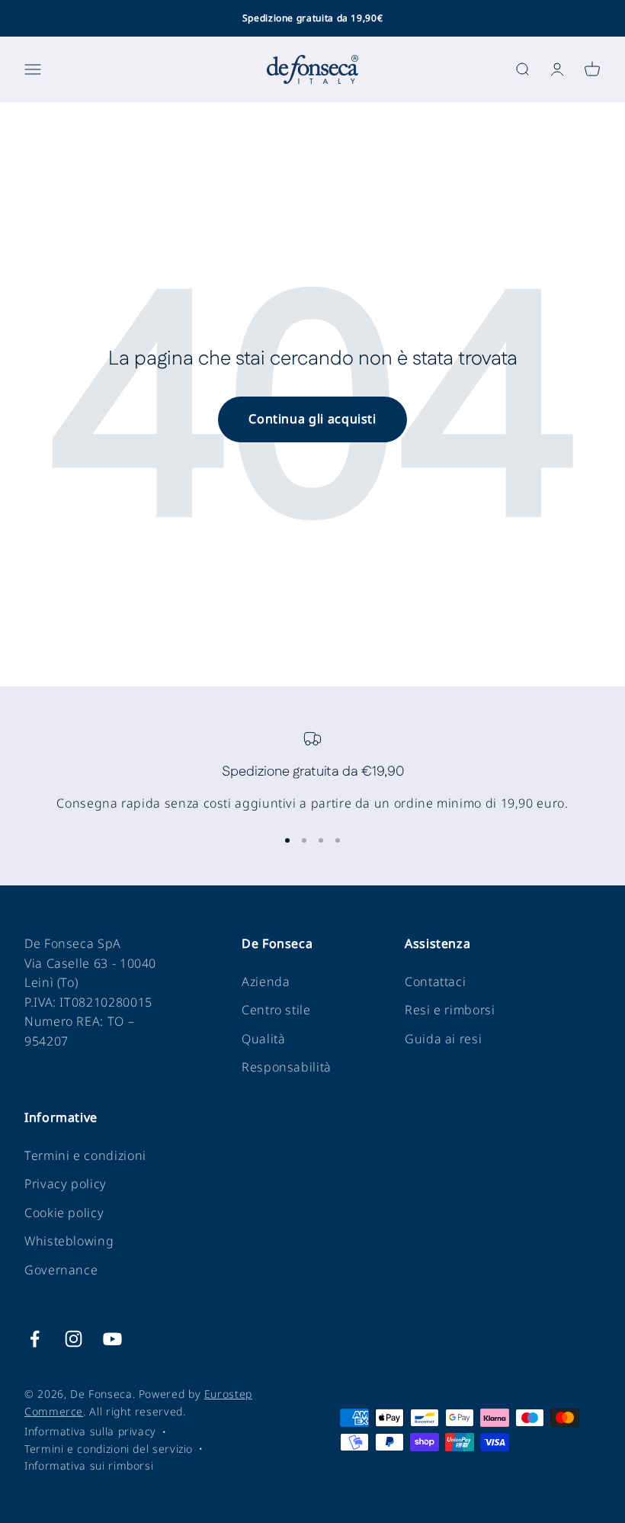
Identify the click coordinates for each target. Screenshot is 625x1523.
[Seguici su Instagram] (73, 1339)
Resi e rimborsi (450, 1009)
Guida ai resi (443, 1038)
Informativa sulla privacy (90, 1431)
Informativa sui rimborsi (88, 1465)
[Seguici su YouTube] (112, 1339)
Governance (61, 1269)
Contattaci (435, 981)
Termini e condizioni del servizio (108, 1448)
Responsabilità (287, 1067)
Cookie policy (64, 1212)
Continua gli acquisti (312, 418)
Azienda (266, 981)
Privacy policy (65, 1183)
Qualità (263, 1038)
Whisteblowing (69, 1240)
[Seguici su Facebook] (34, 1339)
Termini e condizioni (85, 1155)
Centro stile (276, 1009)
